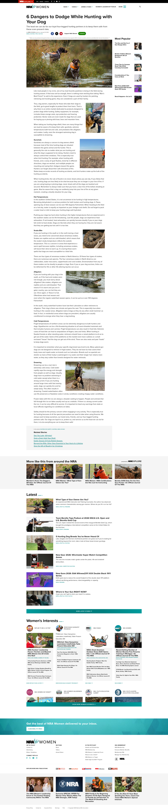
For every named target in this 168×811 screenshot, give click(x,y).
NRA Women (127, 628)
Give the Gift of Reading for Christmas (48, 446)
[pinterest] (61, 33)
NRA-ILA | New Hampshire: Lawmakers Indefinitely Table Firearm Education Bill (68, 644)
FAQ (64, 808)
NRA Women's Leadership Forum (94, 752)
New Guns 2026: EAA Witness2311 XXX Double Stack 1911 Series (83, 574)
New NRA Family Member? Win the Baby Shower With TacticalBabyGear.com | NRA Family (98, 668)
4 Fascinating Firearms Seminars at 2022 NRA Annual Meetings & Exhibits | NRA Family (39, 662)
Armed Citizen (86, 7)
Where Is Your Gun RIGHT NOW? (71, 591)
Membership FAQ (119, 752)
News (65, 7)
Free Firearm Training (132, 657)
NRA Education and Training (67, 648)
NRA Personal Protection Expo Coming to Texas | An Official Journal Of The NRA (39, 677)
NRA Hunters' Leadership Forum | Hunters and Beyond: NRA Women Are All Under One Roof (39, 653)
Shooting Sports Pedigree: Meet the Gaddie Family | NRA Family (97, 662)
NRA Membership (90, 750)
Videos (74, 7)
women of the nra (43, 658)
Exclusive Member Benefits (122, 750)
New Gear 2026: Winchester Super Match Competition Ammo (81, 556)
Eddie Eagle (70, 647)
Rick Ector (119, 659)
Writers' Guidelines (31, 752)
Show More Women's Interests (93, 704)
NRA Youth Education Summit (101, 692)
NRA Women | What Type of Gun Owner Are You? (68, 481)
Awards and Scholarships (92, 747)
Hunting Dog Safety (46, 429)
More (39, 495)
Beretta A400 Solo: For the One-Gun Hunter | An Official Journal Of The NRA (127, 482)
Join (37, 1)
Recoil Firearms (120, 657)
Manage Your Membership (122, 755)
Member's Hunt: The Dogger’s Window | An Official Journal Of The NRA (38, 482)
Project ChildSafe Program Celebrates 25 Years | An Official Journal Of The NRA (69, 661)
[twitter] (57, 33)
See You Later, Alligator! (43, 435)
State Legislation (62, 647)
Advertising (29, 750)
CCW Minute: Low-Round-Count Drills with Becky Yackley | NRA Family (128, 670)
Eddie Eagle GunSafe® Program (71, 628)
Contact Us (29, 747)
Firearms (67, 507)
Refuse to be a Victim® (91, 755)
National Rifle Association (97, 658)
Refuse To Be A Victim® (42, 628)
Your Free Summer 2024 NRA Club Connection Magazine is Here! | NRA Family (67, 654)
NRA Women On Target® (42, 692)
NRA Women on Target (91, 757)
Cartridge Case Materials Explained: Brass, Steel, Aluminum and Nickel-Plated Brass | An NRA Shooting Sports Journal (128, 664)
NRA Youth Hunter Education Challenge (131, 692)
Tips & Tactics (39, 34)
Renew (41, 1)
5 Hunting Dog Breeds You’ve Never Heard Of (77, 536)
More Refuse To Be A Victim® (34, 683)
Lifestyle (61, 507)
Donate (47, 1)
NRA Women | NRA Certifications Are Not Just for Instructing (98, 481)
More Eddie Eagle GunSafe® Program (66, 683)
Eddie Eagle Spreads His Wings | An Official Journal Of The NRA (67, 666)
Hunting (32, 34)
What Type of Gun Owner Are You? (72, 499)
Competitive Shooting (69, 566)
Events (61, 529)
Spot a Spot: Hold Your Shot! (45, 438)
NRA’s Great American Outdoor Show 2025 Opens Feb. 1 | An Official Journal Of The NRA (98, 653)
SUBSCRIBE (35, 729)
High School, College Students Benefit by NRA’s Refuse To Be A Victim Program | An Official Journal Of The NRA (40, 670)
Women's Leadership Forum (106, 7)
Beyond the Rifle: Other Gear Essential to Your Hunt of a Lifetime (58, 443)
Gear (60, 566)
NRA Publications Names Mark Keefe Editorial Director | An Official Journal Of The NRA (98, 676)
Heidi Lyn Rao (61, 429)
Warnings (57, 808)
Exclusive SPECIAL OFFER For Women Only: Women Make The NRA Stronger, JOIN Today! (68, 795)
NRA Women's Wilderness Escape (73, 692)
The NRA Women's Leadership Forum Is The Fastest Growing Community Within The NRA (38, 795)
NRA (107, 658)
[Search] (140, 6)
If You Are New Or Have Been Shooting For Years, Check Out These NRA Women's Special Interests (127, 796)
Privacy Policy (29, 808)
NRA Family (97, 628)
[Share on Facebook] (52, 33)
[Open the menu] (124, 7)
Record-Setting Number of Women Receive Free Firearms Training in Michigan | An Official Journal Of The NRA (128, 653)
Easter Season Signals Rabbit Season (48, 440)
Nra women (34, 658)
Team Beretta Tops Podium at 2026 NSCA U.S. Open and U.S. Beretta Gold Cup (82, 519)
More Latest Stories (91, 611)
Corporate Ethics (48, 808)
